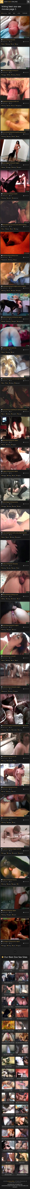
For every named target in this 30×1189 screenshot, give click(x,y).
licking (8, 44)
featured (17, 383)
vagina (19, 167)
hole (13, 352)
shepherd (19, 105)
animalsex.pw (10, 1184)
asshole (21, 853)
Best (9, 13)
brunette (14, 730)
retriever (14, 598)
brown (14, 629)
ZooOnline (11, 2)
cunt (15, 259)
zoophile (14, 414)
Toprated (24, 13)
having (20, 730)
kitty (17, 44)
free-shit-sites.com (23, 1185)
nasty (19, 506)
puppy (9, 822)
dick (3, 44)
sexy (18, 136)
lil (18, 884)
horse (3, 791)
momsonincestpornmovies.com (10, 1185)
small (18, 74)
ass (15, 760)
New (14, 13)
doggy (4, 74)
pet (17, 660)
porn (3, 414)
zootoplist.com (18, 1184)
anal (3, 352)
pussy (9, 136)
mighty (19, 290)
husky (9, 568)
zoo (3, 229)
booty (14, 791)
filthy (9, 74)
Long (18, 13)
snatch (9, 198)
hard (13, 136)
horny (9, 730)
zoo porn (15, 1187)
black (3, 167)
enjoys (13, 290)
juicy (14, 475)
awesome (4, 259)
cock (13, 105)
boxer (14, 914)
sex (12, 229)
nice (13, 44)
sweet (3, 321)
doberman (15, 198)
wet (18, 568)
